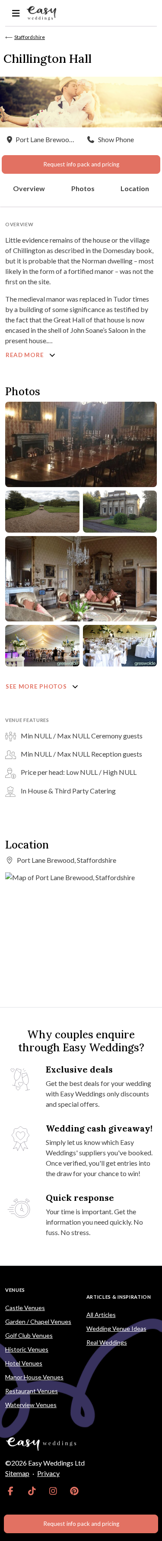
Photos (83, 188)
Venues (15, 1290)
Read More (25, 354)
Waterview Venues (31, 1404)
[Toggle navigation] (15, 13)
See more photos (37, 686)
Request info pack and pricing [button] (81, 164)
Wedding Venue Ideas (116, 1328)
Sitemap (17, 1473)
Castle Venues (25, 1307)
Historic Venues (26, 1349)
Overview (29, 188)
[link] (10, 1491)
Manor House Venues (34, 1377)
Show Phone (116, 139)
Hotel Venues (23, 1363)
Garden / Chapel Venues (38, 1321)
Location (135, 188)
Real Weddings (106, 1342)
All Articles (101, 1314)
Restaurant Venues (31, 1391)
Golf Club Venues (29, 1335)
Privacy (48, 1473)
